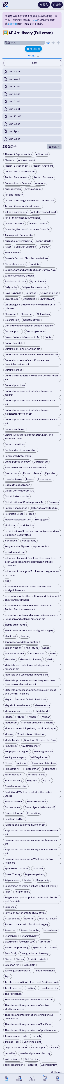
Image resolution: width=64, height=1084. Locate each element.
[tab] (32, 56)
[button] (38, 56)
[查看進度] (53, 43)
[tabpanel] (32, 101)
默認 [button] (54, 146)
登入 (34, 20)
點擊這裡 (12, 23)
